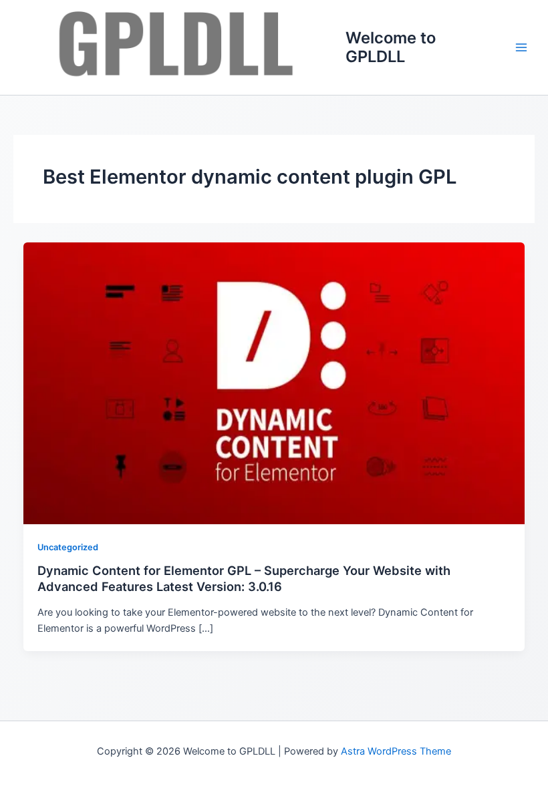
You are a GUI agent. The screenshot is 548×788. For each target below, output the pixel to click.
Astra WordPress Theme (396, 751)
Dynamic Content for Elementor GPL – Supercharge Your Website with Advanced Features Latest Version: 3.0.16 (243, 578)
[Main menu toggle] (521, 47)
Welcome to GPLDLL (391, 47)
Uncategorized (67, 547)
